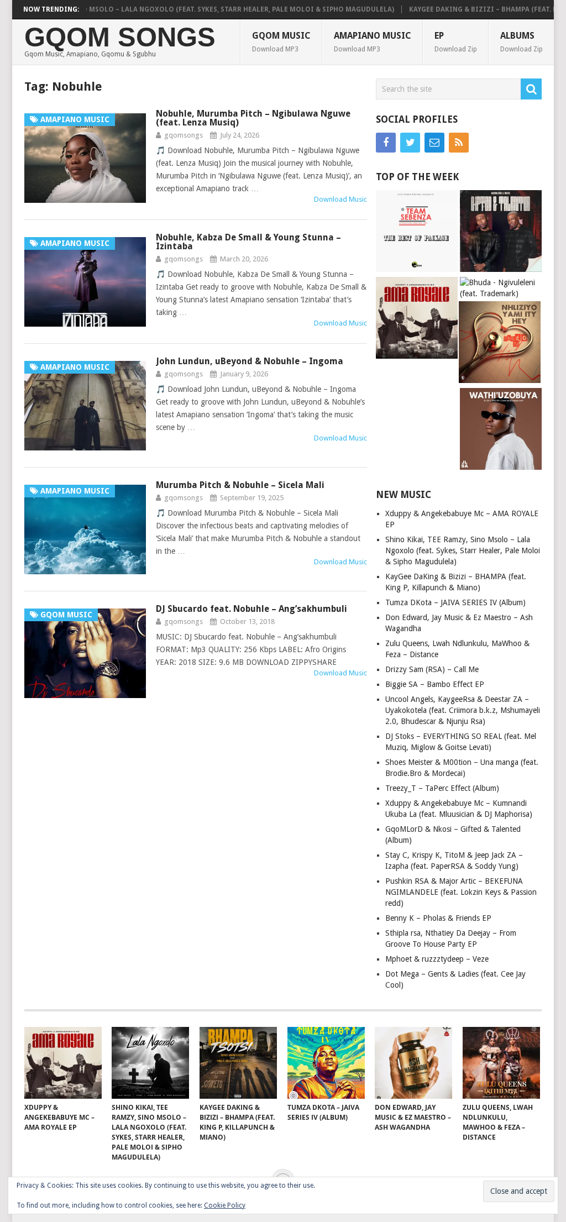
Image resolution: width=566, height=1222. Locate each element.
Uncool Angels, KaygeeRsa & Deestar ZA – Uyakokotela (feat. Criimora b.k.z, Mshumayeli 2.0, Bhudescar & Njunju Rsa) (462, 710)
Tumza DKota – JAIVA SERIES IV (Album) (455, 602)
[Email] (434, 143)
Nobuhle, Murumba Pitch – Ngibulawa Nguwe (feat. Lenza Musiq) (253, 118)
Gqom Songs (120, 37)
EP (455, 41)
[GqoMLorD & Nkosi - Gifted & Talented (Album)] (501, 232)
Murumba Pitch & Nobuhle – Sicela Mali (240, 485)
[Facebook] (386, 143)
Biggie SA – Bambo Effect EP (434, 684)
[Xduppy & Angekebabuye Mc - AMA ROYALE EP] (417, 319)
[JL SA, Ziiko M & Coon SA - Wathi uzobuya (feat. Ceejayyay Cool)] (501, 430)
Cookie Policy (224, 1205)
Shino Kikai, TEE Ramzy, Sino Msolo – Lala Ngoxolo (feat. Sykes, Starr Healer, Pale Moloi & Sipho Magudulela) (462, 550)
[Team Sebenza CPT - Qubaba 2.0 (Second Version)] (417, 232)
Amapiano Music (372, 41)
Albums (521, 41)
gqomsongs (183, 135)
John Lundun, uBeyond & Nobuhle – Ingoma (249, 361)
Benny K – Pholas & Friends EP (438, 918)
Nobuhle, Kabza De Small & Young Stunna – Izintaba (248, 241)
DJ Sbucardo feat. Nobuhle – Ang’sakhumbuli (251, 609)
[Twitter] (410, 143)
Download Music (340, 199)
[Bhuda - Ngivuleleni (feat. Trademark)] (501, 288)
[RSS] (459, 143)
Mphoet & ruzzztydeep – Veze (437, 958)
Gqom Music (281, 41)
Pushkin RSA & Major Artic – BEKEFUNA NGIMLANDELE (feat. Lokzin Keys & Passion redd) (461, 892)
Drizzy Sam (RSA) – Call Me (432, 669)
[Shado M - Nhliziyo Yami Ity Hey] (500, 343)
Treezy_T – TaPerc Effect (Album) (442, 788)
